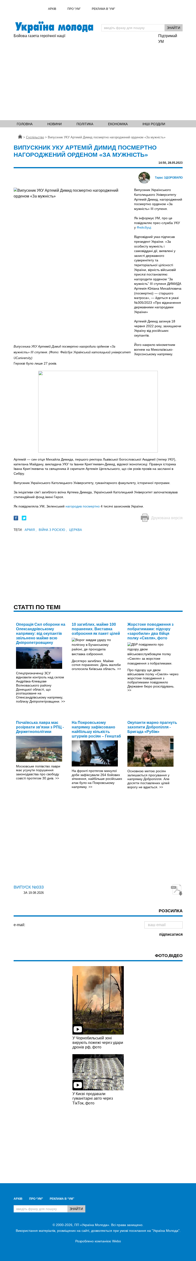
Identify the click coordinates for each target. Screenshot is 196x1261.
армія (31, 530)
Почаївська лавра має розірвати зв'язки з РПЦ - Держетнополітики (40, 727)
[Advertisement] (98, 80)
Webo (116, 1241)
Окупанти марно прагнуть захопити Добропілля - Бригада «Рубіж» (152, 727)
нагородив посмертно (82, 506)
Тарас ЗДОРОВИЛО (169, 177)
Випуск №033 (29, 887)
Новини (54, 124)
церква (75, 530)
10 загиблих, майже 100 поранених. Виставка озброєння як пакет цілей (96, 629)
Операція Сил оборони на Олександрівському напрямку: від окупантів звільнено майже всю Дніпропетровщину (40, 633)
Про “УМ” (74, 9)
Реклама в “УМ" (103, 9)
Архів (52, 9)
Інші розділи (153, 124)
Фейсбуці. (144, 227)
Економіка (118, 124)
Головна (25, 124)
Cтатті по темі (37, 607)
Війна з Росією (53, 530)
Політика (84, 124)
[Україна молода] (54, 27)
